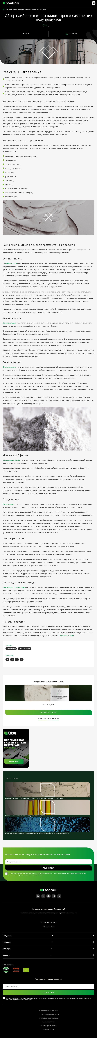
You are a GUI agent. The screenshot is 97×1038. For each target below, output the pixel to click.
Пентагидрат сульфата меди (14, 587)
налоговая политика (48, 1022)
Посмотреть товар (48, 712)
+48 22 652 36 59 (48, 926)
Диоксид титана (9, 367)
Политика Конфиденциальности (48, 1014)
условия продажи (48, 1029)
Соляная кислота (10, 263)
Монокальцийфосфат (12, 460)
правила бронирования (48, 1025)
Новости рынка (11, 648)
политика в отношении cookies (48, 1018)
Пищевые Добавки (24, 648)
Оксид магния (8, 504)
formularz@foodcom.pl (48, 922)
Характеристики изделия (48, 718)
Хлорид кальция (9, 323)
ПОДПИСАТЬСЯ (48, 868)
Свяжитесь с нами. (66, 635)
